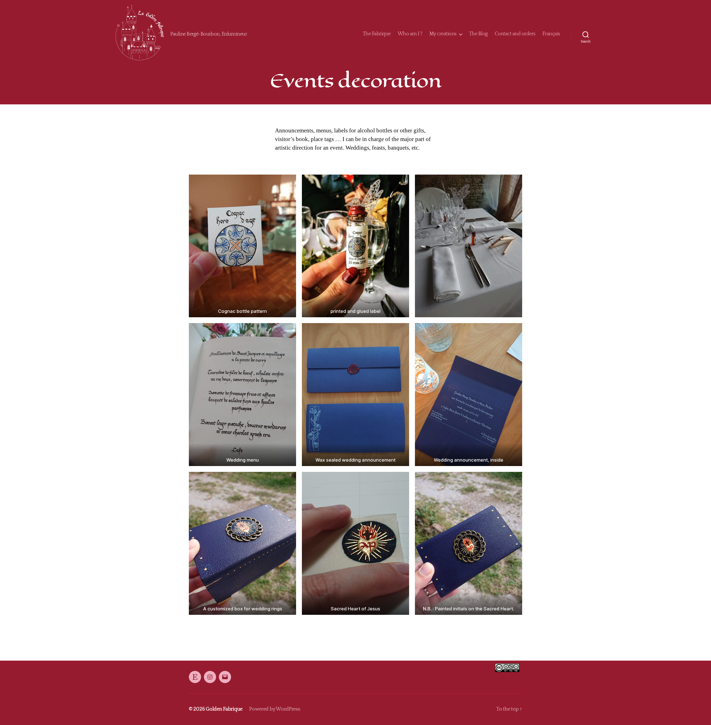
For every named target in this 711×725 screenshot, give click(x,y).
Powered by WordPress (274, 709)
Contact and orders (515, 34)
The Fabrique (377, 34)
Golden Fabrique (224, 709)
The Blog (478, 34)
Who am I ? (410, 34)
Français (551, 34)
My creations (443, 34)
